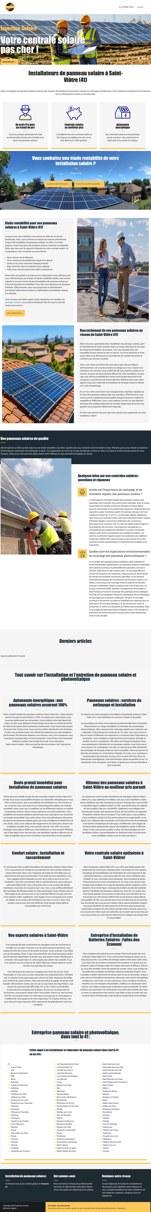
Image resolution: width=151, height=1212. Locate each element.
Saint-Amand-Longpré (66, 1148)
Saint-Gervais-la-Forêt (112, 1070)
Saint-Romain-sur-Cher (113, 1079)
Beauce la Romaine (19, 1073)
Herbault (15, 1148)
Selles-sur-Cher (109, 1106)
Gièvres (14, 1145)
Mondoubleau (63, 1094)
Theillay (106, 1118)
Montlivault (62, 1100)
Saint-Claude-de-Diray (66, 1151)
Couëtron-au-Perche (20, 1121)
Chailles (14, 1091)
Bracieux (15, 1082)
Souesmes (107, 1112)
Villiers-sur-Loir (109, 1145)
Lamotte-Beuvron (64, 1073)
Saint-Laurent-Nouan (112, 1073)
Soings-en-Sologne (111, 1109)
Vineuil (106, 1148)
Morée (60, 1109)
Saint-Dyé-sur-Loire (111, 1064)
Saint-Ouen (107, 1076)
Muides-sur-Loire (64, 1112)
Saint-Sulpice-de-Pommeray (115, 1082)
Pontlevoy (61, 1136)
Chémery (15, 1106)
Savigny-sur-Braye (111, 1097)
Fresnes (14, 1139)
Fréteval (14, 1142)
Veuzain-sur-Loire (110, 1136)
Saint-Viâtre (108, 1085)
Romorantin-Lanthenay (67, 1142)
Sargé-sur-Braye (110, 1091)
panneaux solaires (13, 302)
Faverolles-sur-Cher (19, 1133)
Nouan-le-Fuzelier (64, 1124)
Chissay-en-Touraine (20, 1112)
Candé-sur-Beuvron (19, 1085)
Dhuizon (14, 1127)
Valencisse (107, 1127)
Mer (58, 1088)
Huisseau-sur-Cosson (20, 1151)
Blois (13, 1079)
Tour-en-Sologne (110, 1124)
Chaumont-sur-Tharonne (21, 1103)
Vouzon (106, 1151)
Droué (13, 1130)
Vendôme (107, 1133)
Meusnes (61, 1091)
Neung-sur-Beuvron (65, 1121)
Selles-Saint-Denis (111, 1103)
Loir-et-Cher (16, 1067)
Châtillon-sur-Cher (19, 1094)
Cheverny (15, 1109)
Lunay (59, 1082)
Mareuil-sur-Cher (64, 1085)
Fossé (13, 1136)
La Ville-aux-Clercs (65, 1070)
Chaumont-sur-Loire (20, 1100)
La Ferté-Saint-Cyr (65, 1067)
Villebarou (107, 1139)
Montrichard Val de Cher (67, 1106)
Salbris (106, 1088)
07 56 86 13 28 (127, 7)
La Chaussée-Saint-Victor (68, 1064)
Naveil (59, 1118)
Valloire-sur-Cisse (110, 1130)
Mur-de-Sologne (64, 1115)
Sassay (106, 1094)
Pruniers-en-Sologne (66, 1139)
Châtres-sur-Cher (18, 1097)
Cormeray (15, 1118)
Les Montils (62, 1079)
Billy (13, 1076)
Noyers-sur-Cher (64, 1127)
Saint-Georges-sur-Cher (113, 1067)
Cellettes (15, 1088)
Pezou (59, 1133)
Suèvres (106, 1115)
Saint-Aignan (62, 1145)
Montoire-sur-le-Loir (65, 1103)
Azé (12, 1070)
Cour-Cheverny (17, 1124)
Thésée (106, 1121)
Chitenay (15, 1115)
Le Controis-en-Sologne (67, 1076)
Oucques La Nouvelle (66, 1130)
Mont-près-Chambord (66, 1097)
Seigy (105, 1100)
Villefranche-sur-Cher (112, 1142)
